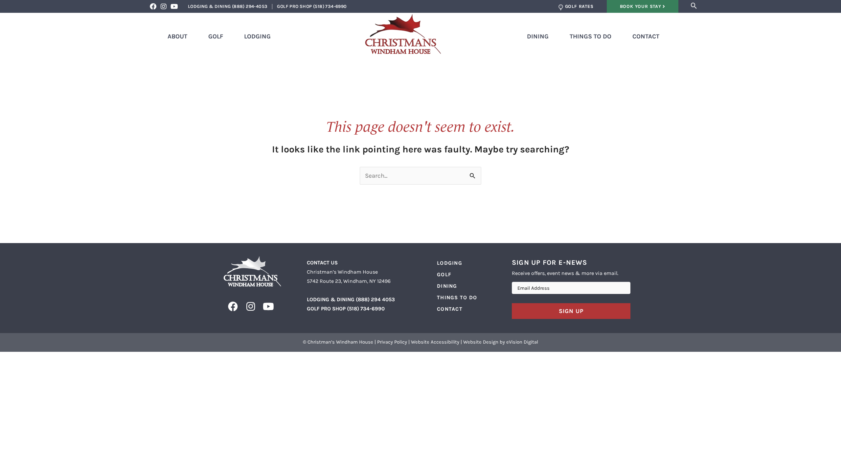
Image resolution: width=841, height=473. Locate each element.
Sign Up (571, 311)
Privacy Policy (392, 342)
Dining (538, 36)
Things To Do (590, 36)
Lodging (257, 36)
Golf (215, 36)
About (177, 36)
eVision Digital (522, 342)
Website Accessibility (435, 342)
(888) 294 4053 (375, 299)
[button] (694, 6)
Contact (645, 36)
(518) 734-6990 (366, 308)
